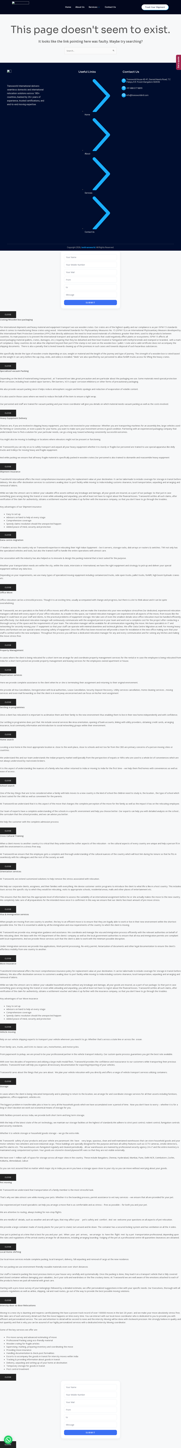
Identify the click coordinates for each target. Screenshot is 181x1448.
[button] (8, 1440)
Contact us (110, 7)
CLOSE (8, 366)
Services (93, 7)
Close (8, 314)
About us (79, 7)
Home (68, 7)
